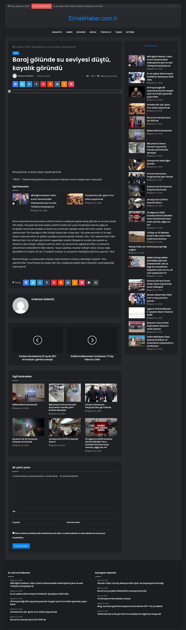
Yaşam (118, 32)
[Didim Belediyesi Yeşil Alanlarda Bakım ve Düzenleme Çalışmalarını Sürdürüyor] (137, 340)
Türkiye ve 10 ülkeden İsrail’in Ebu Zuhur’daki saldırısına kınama (159, 235)
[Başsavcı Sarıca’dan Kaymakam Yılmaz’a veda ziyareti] (137, 326)
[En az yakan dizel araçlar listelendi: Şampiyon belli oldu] (137, 77)
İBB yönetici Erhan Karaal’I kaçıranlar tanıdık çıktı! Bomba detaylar (62, 407)
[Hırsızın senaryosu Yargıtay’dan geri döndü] (101, 393)
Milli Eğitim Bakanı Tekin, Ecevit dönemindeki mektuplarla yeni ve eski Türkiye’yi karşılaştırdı (159, 61)
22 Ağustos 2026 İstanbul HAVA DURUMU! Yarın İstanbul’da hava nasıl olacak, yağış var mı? (98, 443)
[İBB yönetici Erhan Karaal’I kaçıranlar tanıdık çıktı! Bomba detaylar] (65, 393)
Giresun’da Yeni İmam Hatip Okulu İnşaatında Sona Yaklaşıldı (159, 283)
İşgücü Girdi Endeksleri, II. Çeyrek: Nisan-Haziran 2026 (160, 311)
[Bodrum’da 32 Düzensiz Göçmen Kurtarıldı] (28, 427)
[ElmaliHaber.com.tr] (93, 18)
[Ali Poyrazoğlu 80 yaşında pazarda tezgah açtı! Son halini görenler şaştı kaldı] (137, 91)
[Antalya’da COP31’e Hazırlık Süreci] (65, 427)
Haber (69, 32)
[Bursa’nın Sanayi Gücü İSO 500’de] (137, 121)
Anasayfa (57, 32)
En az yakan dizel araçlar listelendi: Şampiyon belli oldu (160, 76)
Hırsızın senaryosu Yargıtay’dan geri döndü (98, 406)
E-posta (16, 522)
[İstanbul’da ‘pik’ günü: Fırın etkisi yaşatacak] (75, 198)
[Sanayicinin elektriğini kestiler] (137, 164)
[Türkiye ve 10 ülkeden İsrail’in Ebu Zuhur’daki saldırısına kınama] (137, 236)
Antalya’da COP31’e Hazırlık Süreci (63, 440)
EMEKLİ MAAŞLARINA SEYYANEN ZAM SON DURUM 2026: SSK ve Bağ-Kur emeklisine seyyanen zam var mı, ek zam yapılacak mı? (160, 265)
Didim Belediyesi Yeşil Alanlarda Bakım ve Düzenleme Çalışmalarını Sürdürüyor (160, 341)
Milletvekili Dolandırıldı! (24, 404)
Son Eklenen (151, 45)
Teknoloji (105, 32)
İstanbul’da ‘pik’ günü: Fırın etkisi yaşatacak (158, 106)
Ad (14, 511)
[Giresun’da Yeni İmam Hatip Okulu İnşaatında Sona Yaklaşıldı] (137, 284)
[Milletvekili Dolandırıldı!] (28, 393)
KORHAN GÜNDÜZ (25, 76)
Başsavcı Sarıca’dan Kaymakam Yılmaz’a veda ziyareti (158, 325)
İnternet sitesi (73, 522)
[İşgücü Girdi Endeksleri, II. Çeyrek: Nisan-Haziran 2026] (137, 312)
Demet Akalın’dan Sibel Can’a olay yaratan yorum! (159, 297)
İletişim (130, 32)
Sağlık (93, 32)
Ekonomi (80, 32)
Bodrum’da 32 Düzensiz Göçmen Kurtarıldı (24, 440)
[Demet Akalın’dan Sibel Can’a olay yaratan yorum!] (137, 298)
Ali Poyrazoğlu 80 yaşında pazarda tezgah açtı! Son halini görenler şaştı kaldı (160, 92)
